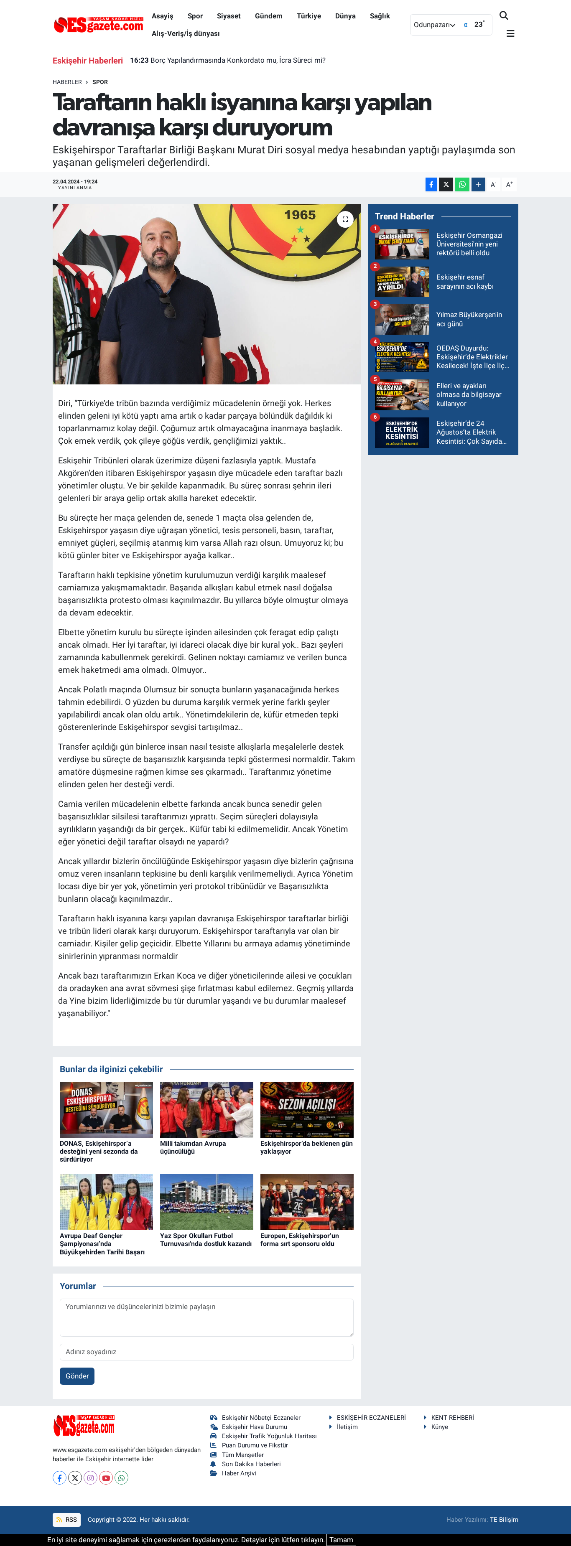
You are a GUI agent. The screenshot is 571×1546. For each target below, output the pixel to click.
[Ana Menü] (507, 34)
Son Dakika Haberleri (251, 1464)
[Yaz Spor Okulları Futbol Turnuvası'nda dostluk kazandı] (206, 1202)
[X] (75, 1478)
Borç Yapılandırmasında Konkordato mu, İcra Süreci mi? (228, 60)
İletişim (347, 1427)
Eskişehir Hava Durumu (254, 1427)
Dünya (345, 16)
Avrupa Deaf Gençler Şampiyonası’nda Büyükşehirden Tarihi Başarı (102, 1244)
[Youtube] (106, 1478)
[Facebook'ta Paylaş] (431, 184)
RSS (70, 1519)
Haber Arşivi (239, 1473)
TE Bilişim (504, 1519)
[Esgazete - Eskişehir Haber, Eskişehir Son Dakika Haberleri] (99, 24)
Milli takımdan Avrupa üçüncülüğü (193, 1147)
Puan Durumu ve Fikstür (255, 1445)
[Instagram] (90, 1478)
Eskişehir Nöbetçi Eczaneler (261, 1417)
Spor (195, 16)
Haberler (67, 82)
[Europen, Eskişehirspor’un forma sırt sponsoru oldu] (307, 1202)
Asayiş (162, 16)
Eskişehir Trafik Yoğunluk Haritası (269, 1436)
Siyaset (229, 16)
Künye (439, 1427)
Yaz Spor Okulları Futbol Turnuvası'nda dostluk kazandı (206, 1240)
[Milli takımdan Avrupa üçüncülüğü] (206, 1109)
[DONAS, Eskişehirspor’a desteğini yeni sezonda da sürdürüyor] (106, 1109)
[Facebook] (59, 1478)
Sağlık (380, 16)
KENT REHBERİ (452, 1417)
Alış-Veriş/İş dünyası (186, 33)
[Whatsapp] (121, 1478)
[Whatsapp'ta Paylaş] (462, 184)
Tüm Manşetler (243, 1455)
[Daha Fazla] (478, 184)
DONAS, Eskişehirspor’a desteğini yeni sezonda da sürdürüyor (99, 1151)
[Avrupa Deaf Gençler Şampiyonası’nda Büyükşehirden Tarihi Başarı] (106, 1202)
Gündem (269, 16)
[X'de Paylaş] (446, 184)
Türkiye (309, 16)
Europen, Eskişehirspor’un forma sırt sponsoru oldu (299, 1240)
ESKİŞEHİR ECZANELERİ (371, 1417)
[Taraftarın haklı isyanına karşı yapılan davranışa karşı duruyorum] (207, 294)
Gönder (77, 1376)
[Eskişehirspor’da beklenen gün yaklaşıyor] (307, 1109)
